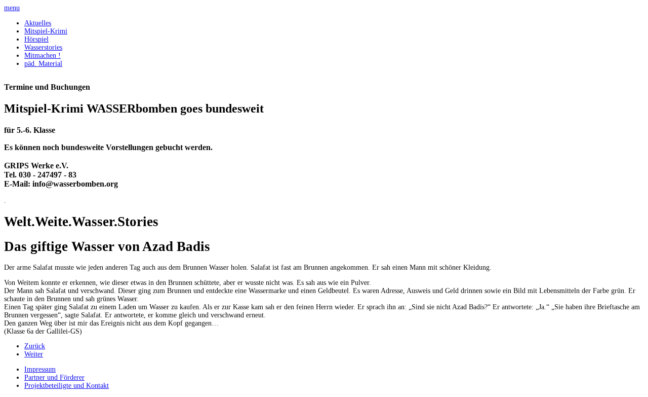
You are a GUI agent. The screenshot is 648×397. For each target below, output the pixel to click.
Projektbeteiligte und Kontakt (66, 385)
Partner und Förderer (54, 377)
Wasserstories (43, 47)
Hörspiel (36, 39)
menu (12, 8)
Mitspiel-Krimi (45, 31)
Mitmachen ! (42, 55)
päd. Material (43, 63)
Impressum (40, 369)
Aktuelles (37, 23)
